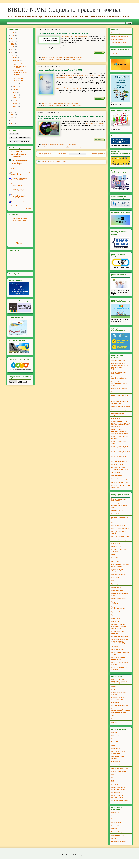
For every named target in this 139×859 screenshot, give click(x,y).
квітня (15, 100)
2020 (13, 49)
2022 (13, 44)
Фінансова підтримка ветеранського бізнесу (20, 219)
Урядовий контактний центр (120, 479)
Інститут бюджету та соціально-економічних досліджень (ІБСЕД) (119, 681)
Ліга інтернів (115, 702)
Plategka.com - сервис (19, 169)
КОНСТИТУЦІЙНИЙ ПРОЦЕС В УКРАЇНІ (68, 88)
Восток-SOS (115, 514)
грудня (15, 57)
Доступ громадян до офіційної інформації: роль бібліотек (19, 196)
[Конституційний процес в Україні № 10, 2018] (99, 99)
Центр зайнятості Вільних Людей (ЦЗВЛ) (119, 658)
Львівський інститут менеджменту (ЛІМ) (117, 698)
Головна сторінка (62, 154)
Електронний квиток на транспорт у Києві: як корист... (19, 78)
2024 (13, 38)
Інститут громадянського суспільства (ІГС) (119, 373)
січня (15, 109)
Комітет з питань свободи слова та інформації (119, 447)
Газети (113, 745)
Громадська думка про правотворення (67, 57)
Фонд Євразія (115, 646)
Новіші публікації (44, 154)
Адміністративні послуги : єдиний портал (20, 173)
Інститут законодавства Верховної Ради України (119, 377)
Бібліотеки (44, 57)
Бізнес (113, 819)
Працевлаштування (117, 590)
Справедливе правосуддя (119, 636)
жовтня (15, 84)
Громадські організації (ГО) (120, 528)
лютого (15, 106)
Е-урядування (115, 418)
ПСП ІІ (113, 580)
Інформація (115, 812)
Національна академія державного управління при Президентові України (120, 710)
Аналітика (114, 816)
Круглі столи (115, 561)
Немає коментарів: (77, 59)
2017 (13, 112)
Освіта (113, 715)
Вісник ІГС (114, 742)
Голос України (116, 748)
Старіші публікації (98, 154)
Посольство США (117, 475)
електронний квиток (47, 144)
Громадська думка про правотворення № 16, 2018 (63, 33)
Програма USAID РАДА (118, 598)
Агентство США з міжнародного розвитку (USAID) (119, 505)
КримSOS (114, 558)
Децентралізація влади (118, 410)
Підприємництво (116, 621)
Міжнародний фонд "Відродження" (117, 570)
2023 (13, 41)
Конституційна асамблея (55, 103)
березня (16, 103)
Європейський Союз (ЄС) (119, 360)
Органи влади (115, 472)
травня (15, 97)
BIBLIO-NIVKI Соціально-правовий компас (64, 9)
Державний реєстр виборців (120, 406)
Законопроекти (116, 822)
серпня (15, 89)
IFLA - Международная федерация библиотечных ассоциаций (19, 162)
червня (15, 95)
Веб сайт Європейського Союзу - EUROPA (20, 179)
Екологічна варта (117, 546)
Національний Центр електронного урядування (120, 468)
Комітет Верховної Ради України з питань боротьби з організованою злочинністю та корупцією (120, 423)
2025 (13, 35)
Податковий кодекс (117, 832)
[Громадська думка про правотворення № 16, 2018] (99, 53)
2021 (13, 47)
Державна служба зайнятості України (18, 190)
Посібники (114, 719)
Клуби (113, 554)
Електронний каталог (118, 39)
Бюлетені (51, 57)
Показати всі (28, 208)
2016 (13, 115)
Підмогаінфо (115, 618)
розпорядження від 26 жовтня (95, 123)
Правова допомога (117, 584)
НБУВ (81, 57)
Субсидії (114, 838)
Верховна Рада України (119, 388)
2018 (13, 55)
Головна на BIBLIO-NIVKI (119, 36)
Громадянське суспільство (120, 536)
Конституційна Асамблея (64, 77)
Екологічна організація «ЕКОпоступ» (118, 550)
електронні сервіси (60, 144)
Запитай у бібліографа (118, 42)
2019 (13, 52)
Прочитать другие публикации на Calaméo (20, 242)
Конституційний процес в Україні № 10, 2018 (60, 70)
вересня (16, 86)
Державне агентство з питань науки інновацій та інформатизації (119, 401)
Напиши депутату (117, 464)
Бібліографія (115, 735)
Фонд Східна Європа (118, 649)
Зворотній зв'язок (117, 765)
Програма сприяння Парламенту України (118, 607)
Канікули (114, 686)
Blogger (86, 855)
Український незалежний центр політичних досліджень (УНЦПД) (119, 641)
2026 (13, 33)
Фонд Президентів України (120, 482)
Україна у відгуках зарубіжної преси (117, 796)
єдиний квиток (71, 144)
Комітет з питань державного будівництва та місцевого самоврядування (120, 431)
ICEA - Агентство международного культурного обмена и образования (19, 154)
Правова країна (116, 587)
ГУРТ (113, 522)
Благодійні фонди (117, 510)
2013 (13, 123)
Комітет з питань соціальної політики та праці (120, 452)
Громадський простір (118, 525)
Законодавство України (19, 202)
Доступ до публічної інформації (117, 414)
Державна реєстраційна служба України (19, 184)
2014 (13, 120)
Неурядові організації (118, 574)
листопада (16, 60)
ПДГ (112, 778)
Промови (114, 615)
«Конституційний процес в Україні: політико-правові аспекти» (81, 75)
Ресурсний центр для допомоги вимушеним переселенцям (118, 626)
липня (15, 92)
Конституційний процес (71, 103)
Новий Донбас (116, 577)
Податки (114, 828)
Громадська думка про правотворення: (74, 36)
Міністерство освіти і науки (120, 461)
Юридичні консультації (118, 841)
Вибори (113, 392)
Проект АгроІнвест (117, 612)
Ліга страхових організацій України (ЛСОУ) (120, 565)
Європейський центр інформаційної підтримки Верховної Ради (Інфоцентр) (119, 366)
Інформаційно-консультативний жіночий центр (119, 383)
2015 (13, 118)
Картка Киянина (16, 206)
